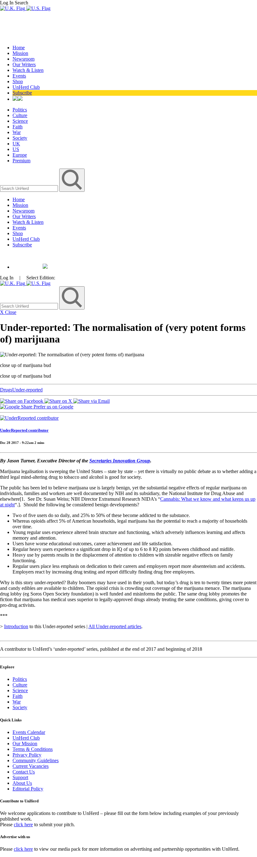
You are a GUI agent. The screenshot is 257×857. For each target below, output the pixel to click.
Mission (20, 53)
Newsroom (23, 59)
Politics (20, 109)
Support (20, 777)
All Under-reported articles (114, 626)
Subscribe (22, 92)
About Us (22, 783)
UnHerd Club (26, 87)
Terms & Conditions (33, 749)
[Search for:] (29, 188)
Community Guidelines (36, 760)
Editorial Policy (28, 788)
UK (16, 143)
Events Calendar (29, 732)
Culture (20, 115)
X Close (8, 312)
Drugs (6, 389)
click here (23, 824)
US (16, 149)
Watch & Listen (28, 70)
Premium (21, 160)
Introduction (16, 626)
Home (19, 47)
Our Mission (25, 743)
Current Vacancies (31, 766)
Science (20, 121)
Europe (20, 155)
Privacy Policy (27, 754)
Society (20, 138)
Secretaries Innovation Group (119, 460)
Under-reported (27, 389)
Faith (18, 126)
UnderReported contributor (24, 430)
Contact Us (24, 771)
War (17, 132)
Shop (18, 81)
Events (19, 75)
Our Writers (24, 64)
